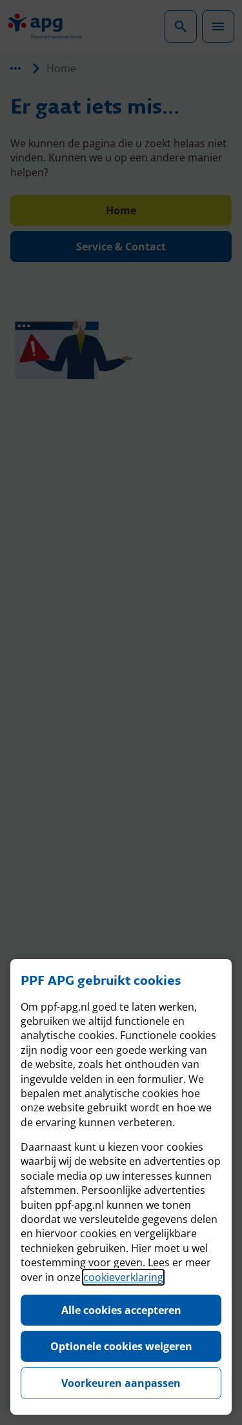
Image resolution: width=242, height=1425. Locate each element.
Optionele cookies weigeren (121, 1346)
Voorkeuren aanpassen (121, 1383)
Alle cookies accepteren (121, 1310)
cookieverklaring (123, 1277)
